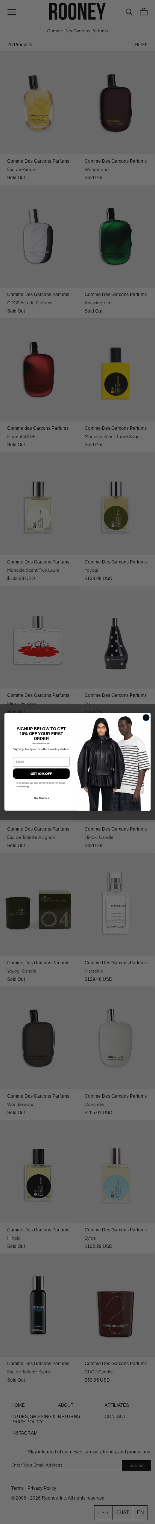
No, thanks (41, 798)
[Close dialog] (146, 717)
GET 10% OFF (41, 773)
